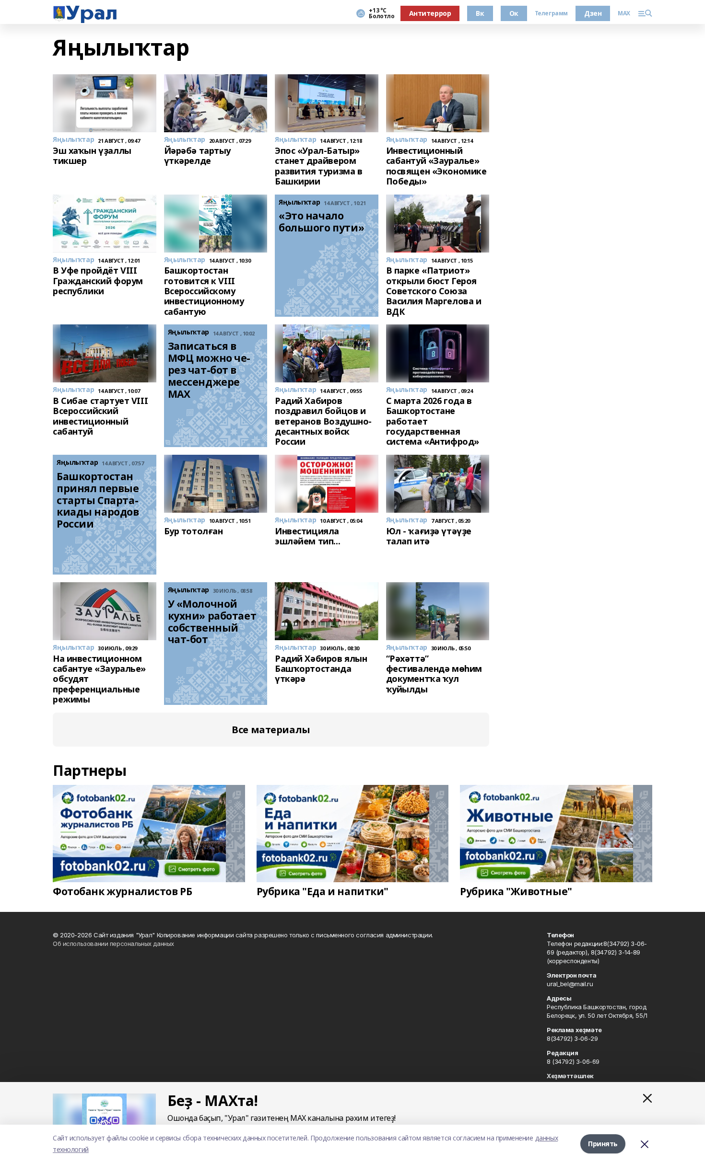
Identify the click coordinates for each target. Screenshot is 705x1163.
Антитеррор (430, 13)
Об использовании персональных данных (113, 943)
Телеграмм (551, 13)
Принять (603, 1143)
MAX (624, 13)
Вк (480, 13)
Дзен (592, 13)
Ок (513, 13)
